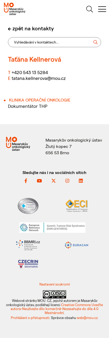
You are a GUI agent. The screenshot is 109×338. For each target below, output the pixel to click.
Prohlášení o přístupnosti (30, 318)
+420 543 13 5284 (30, 72)
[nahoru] (99, 322)
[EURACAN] (76, 244)
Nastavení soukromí (54, 284)
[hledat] (89, 10)
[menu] (102, 10)
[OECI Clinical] (76, 205)
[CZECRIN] (28, 263)
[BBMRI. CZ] (28, 244)
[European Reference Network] (52, 226)
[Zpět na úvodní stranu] (27, 9)
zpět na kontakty (33, 28)
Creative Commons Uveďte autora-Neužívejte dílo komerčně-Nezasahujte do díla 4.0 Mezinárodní (57, 309)
